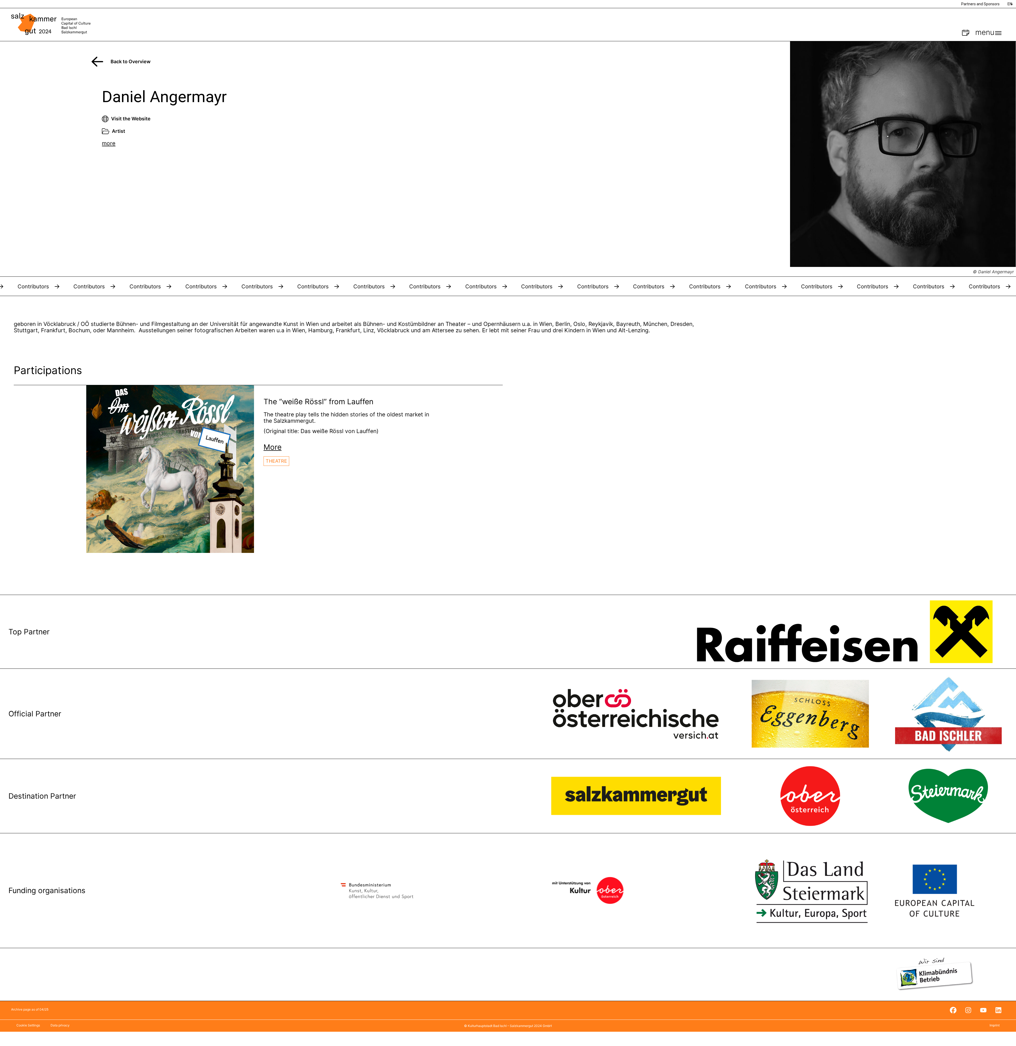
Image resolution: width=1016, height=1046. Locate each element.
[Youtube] (983, 1010)
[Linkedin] (998, 1010)
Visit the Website (131, 118)
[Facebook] (953, 1010)
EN (1010, 4)
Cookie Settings (28, 1025)
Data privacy (60, 1025)
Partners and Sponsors (980, 4)
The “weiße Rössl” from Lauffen (318, 401)
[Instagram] (968, 1010)
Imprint (995, 1025)
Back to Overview (131, 61)
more (108, 143)
